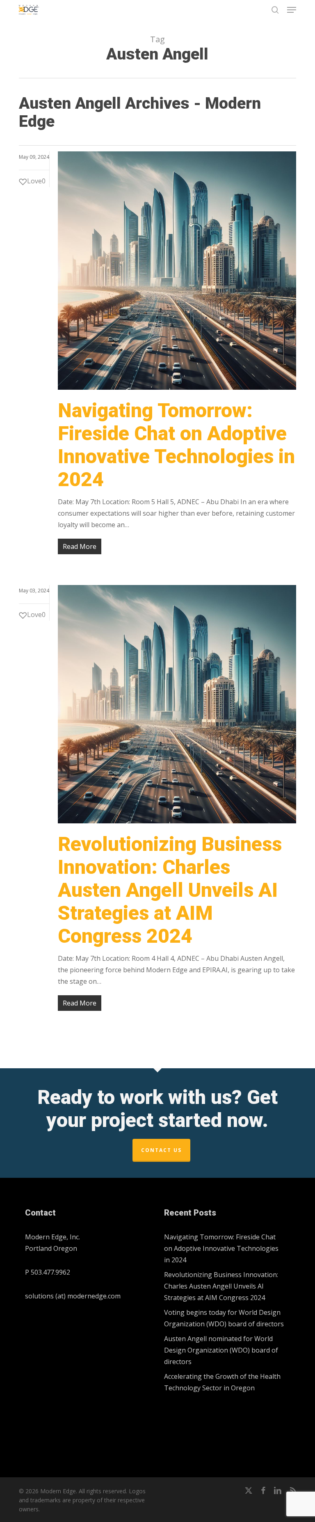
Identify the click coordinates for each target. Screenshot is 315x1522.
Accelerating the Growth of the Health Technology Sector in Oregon (222, 1382)
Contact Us (161, 1150)
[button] (291, 10)
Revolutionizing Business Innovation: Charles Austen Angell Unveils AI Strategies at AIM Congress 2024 (170, 890)
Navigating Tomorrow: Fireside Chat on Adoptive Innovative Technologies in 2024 (176, 445)
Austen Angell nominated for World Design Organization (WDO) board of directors (221, 1350)
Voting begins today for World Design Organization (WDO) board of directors (224, 1318)
